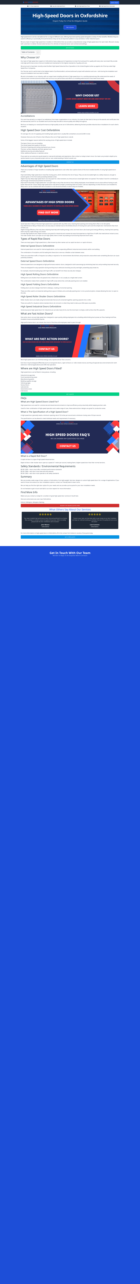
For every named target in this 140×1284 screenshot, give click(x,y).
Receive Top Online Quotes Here (70, 505)
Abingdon (36, 502)
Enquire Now (70, 542)
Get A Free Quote (70, 537)
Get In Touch (114, 2)
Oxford (23, 502)
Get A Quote (70, 394)
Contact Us (70, 162)
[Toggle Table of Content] (37, 52)
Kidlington (29, 502)
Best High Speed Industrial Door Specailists (62, 66)
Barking (41, 502)
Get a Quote (70, 27)
